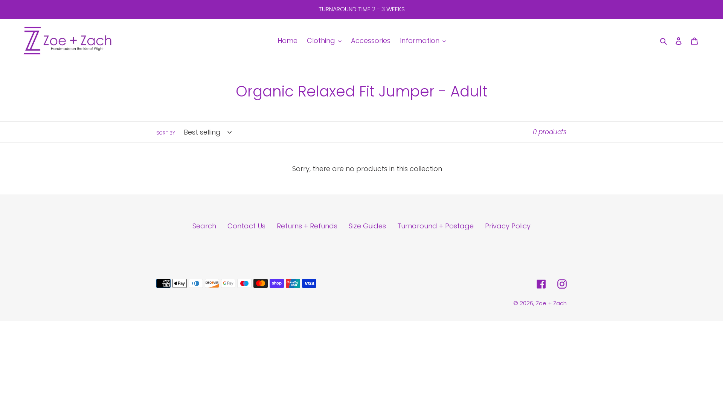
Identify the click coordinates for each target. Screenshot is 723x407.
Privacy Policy (508, 226)
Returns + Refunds (307, 226)
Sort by (165, 133)
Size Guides (367, 226)
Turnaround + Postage (435, 226)
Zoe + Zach (551, 303)
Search (204, 226)
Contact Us (246, 226)
